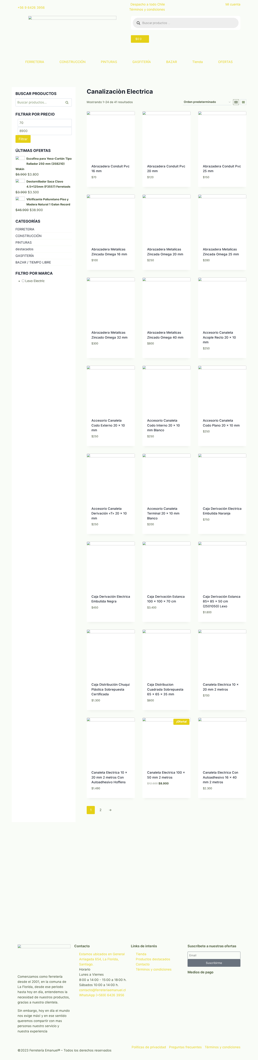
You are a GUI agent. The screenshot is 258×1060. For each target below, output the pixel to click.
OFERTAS (225, 62)
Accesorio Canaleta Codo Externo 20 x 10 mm (108, 425)
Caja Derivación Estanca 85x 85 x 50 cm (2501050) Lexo (221, 601)
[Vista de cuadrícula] (236, 102)
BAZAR (171, 62)
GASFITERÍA (141, 62)
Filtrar (23, 139)
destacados (24, 249)
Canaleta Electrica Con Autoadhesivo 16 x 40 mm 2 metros (220, 777)
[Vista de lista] (243, 102)
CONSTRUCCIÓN (72, 62)
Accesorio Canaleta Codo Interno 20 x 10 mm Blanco (163, 425)
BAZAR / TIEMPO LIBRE (33, 262)
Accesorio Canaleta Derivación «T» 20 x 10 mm (109, 513)
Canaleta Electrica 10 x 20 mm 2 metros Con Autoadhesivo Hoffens (109, 777)
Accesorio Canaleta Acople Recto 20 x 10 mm (219, 337)
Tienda (197, 62)
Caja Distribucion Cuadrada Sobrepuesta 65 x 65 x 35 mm (165, 689)
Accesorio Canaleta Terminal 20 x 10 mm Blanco (163, 513)
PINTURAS (109, 62)
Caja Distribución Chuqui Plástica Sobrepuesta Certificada (110, 689)
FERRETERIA (34, 62)
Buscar (68, 102)
